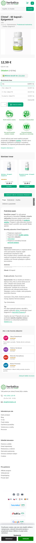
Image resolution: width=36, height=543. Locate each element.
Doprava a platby (6, 444)
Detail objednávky (6, 446)
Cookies (3, 456)
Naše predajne (5, 415)
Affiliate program (6, 470)
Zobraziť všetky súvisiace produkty (18, 195)
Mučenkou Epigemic (18, 312)
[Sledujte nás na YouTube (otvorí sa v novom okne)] (22, 494)
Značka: (9, 26)
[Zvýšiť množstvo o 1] (7, 104)
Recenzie (4, 429)
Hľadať (30, 9)
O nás (3, 419)
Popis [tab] (4, 200)
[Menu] (32, 3)
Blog (2, 417)
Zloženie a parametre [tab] (9, 204)
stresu (17, 310)
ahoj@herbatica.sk (9, 402)
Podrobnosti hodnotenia (24, 24)
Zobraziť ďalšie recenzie (26, 376)
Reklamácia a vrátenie (8, 449)
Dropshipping (5, 475)
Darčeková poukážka (7, 424)
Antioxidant (11, 239)
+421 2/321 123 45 (9, 395)
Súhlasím (26, 538)
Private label (5, 478)
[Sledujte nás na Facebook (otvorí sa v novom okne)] (14, 494)
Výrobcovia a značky (7, 427)
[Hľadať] (23, 2)
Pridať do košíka (16, 104)
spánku (18, 140)
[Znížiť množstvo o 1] (7, 106)
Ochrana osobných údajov (9, 453)
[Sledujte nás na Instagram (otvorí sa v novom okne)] (18, 494)
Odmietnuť (9, 538)
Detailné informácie (7, 148)
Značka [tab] (18, 200)
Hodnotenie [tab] (10, 200)
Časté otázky (5, 422)
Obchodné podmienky (8, 451)
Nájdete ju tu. (8, 321)
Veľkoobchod (5, 473)
